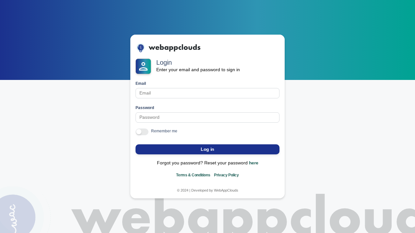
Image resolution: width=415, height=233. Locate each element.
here (253, 162)
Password (145, 107)
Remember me (164, 131)
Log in (207, 149)
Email (141, 83)
